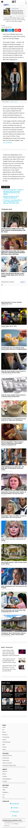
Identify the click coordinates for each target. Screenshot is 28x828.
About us (4, 771)
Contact (4, 781)
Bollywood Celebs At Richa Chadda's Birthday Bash (11, 197)
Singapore (5, 792)
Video (4, 749)
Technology (5, 737)
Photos (4, 747)
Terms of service (7, 763)
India (3, 727)
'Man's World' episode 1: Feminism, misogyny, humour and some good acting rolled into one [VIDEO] (13, 192)
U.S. (3, 797)
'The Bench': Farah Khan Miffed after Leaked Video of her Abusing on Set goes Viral (12, 201)
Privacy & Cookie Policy (9, 765)
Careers (4, 776)
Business (5, 734)
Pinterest (15, 812)
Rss (15, 816)
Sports (4, 739)
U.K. (3, 794)
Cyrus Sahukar (7, 142)
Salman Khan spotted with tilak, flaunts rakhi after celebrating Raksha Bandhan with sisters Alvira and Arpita (13, 252)
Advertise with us (7, 755)
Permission (5, 758)
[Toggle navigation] (2, 2)
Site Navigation (6, 779)
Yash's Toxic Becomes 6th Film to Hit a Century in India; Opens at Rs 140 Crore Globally (12, 275)
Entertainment (6, 742)
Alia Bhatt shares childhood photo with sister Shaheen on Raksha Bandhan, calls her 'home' (13, 230)
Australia (5, 787)
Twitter (15, 808)
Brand (4, 774)
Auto (3, 744)
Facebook (15, 804)
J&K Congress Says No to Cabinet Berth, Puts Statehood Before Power (9, 660)
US (3, 729)
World (4, 732)
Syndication (5, 760)
